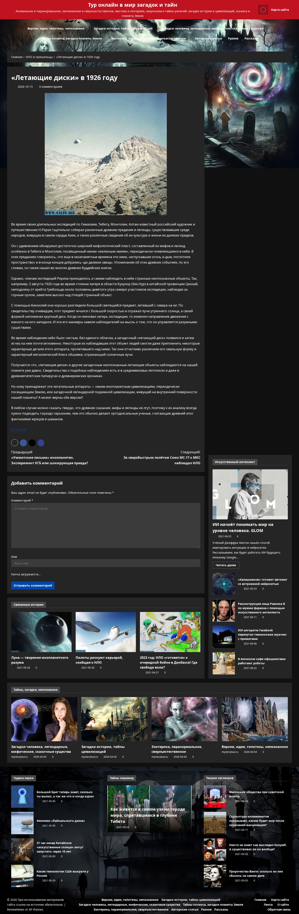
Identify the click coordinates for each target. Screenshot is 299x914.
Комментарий (22, 500)
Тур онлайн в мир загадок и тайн (132, 4)
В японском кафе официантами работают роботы (224, 663)
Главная (260, 900)
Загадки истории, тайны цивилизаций (123, 28)
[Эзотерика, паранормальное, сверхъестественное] (185, 719)
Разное (233, 38)
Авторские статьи (208, 38)
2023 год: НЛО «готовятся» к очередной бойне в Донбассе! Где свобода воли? (168, 662)
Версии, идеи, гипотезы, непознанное (55, 28)
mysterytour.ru (19, 757)
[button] (291, 33)
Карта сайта (280, 10)
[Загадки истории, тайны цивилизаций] (114, 719)
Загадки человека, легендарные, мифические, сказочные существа (212, 28)
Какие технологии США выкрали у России (22, 876)
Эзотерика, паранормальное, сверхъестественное (148, 38)
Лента (268, 904)
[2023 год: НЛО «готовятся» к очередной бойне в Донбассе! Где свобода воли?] (170, 632)
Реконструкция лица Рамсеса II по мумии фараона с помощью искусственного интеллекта (224, 610)
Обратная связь (279, 909)
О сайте (283, 904)
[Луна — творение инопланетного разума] (41, 632)
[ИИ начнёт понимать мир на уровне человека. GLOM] (250, 494)
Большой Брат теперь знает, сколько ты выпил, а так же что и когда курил (22, 796)
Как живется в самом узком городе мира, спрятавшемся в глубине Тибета (147, 815)
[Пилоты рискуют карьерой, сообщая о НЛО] (106, 632)
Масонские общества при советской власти (215, 796)
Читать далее (227, 566)
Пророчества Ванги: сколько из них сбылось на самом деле (215, 876)
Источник (19, 429)
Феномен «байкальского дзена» (22, 823)
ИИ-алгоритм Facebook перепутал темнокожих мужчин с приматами (224, 637)
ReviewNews (15, 909)
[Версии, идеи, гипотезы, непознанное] (255, 719)
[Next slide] (189, 777)
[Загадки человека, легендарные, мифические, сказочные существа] (44, 719)
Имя (14, 557)
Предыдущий (49, 457)
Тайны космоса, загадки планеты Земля (72, 38)
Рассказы (251, 38)
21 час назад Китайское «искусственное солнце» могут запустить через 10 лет (22, 849)
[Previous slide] (183, 777)
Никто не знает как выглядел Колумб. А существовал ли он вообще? (215, 849)
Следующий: (161, 457)
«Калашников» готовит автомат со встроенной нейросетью (224, 584)
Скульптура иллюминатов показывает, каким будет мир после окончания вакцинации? (215, 823)
